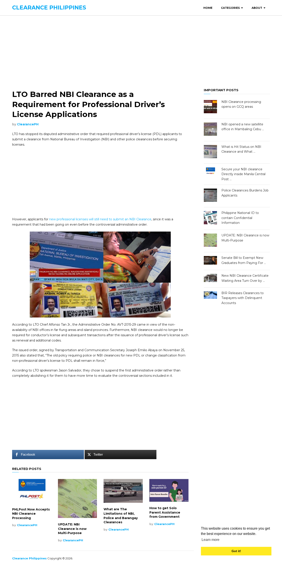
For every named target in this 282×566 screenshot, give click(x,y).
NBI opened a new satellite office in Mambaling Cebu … (242, 126)
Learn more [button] (210, 540)
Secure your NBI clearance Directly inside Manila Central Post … (243, 174)
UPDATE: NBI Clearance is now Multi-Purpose (72, 528)
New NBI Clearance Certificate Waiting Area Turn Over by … (245, 278)
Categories (230, 7)
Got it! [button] (236, 551)
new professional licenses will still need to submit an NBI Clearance (100, 219)
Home (207, 7)
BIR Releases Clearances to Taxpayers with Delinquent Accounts (242, 298)
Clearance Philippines (49, 7)
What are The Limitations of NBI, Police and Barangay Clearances (121, 515)
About (257, 7)
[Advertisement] (141, 52)
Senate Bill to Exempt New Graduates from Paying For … (243, 260)
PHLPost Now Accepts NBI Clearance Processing (31, 513)
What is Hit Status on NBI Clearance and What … (241, 149)
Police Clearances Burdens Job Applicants (245, 192)
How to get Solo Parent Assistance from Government (164, 512)
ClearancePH (28, 124)
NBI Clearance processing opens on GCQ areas (241, 104)
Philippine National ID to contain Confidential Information (240, 218)
